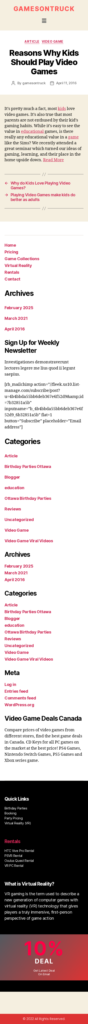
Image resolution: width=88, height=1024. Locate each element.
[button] (44, 20)
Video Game (52, 41)
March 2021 (16, 318)
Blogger (12, 477)
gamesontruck (34, 83)
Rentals (12, 272)
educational (32, 131)
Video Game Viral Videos (29, 540)
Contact (12, 279)
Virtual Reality (18, 265)
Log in (10, 684)
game (73, 137)
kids (62, 108)
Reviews (13, 509)
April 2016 (15, 329)
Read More (53, 160)
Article (32, 41)
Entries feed (16, 691)
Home (10, 245)
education (14, 487)
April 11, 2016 (66, 83)
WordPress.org (19, 704)
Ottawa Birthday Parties (28, 498)
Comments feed (20, 698)
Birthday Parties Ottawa (28, 466)
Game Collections (22, 258)
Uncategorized (19, 519)
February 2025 (19, 307)
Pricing (11, 252)
